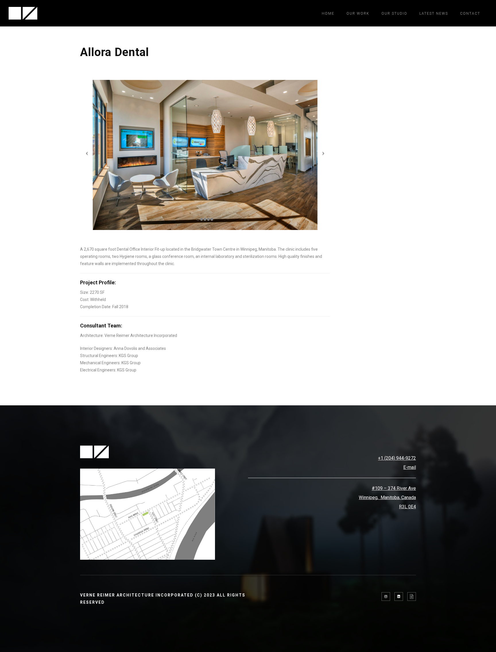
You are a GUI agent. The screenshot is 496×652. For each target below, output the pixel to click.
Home (328, 13)
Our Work (357, 13)
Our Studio (394, 13)
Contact (470, 13)
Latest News (433, 13)
